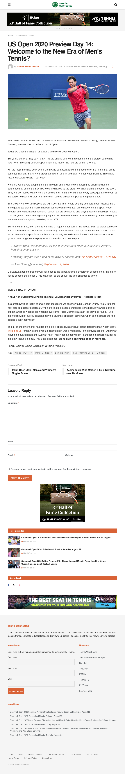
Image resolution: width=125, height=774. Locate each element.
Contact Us (47, 757)
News (20, 754)
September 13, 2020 (53, 66)
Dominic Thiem (62, 352)
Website (69, 455)
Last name (12, 668)
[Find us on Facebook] (8, 585)
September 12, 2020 (56, 264)
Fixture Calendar (35, 754)
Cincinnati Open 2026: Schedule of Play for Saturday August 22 (51, 549)
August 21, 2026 (29, 541)
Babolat (83, 663)
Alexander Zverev (23, 352)
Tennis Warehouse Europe (92, 657)
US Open (101, 352)
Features (93, 66)
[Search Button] (115, 4)
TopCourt (83, 668)
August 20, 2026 (29, 568)
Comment (14, 402)
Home (10, 35)
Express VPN (85, 690)
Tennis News (13, 757)
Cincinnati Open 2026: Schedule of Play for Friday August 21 (35, 724)
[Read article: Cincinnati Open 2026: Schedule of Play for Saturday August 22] (14, 552)
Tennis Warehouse (88, 651)
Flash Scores (76, 754)
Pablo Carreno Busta (83, 352)
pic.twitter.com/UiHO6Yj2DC (99, 257)
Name (12, 441)
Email (11, 455)
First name (12, 657)
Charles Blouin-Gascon (24, 35)
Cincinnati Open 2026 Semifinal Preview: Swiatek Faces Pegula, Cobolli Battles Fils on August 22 (67, 537)
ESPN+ (82, 674)
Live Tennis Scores (56, 754)
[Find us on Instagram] (19, 585)
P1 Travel (83, 685)
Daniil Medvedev (43, 352)
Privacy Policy (30, 757)
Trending (102, 66)
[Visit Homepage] (62, 5)
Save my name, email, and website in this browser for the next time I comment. (51, 468)
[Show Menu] (9, 4)
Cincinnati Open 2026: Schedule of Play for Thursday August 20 (36, 735)
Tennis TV (84, 679)
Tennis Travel (92, 754)
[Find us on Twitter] (13, 585)
